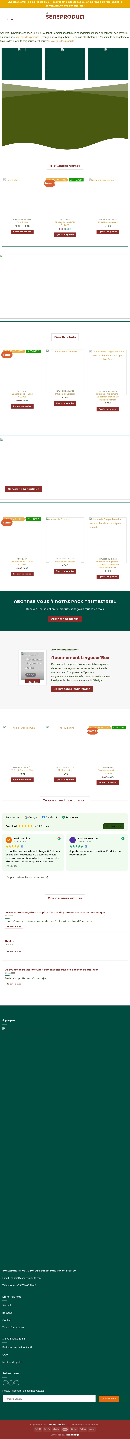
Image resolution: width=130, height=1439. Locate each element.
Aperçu (30, 674)
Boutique (7, 1312)
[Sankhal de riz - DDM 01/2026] (22, 372)
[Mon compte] (120, 19)
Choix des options (22, 232)
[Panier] (126, 19)
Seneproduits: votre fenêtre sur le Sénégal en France (39, 1270)
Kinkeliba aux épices (108, 222)
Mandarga (72, 1434)
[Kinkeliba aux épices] (108, 200)
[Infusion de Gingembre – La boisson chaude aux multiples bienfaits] (108, 372)
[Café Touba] (22, 200)
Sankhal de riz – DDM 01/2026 (22, 395)
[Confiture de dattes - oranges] (108, 748)
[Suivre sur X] (16, 1382)
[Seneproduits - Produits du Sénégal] (65, 19)
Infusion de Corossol (65, 394)
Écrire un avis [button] (113, 826)
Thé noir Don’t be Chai (22, 770)
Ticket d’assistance (13, 1327)
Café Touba (22, 222)
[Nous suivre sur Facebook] (5, 1382)
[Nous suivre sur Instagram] (11, 1382)
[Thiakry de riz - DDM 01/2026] (65, 200)
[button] (31, 817)
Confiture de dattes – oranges (108, 771)
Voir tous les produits (27, 37)
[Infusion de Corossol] (65, 372)
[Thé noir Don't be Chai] (22, 748)
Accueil (6, 1305)
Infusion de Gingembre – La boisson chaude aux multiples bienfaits (108, 397)
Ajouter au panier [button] (65, 235)
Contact (6, 1320)
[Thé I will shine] (65, 748)
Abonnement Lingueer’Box (33, 661)
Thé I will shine (65, 770)
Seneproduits (57, 1424)
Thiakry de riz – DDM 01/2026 (65, 223)
